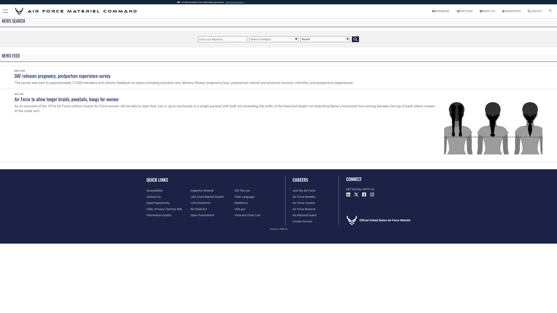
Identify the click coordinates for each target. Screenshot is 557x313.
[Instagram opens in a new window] (372, 194)
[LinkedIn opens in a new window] (348, 194)
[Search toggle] (550, 11)
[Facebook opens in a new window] (364, 194)
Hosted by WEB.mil (278, 229)
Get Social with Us (360, 189)
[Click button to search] (355, 39)
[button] (236, 2)
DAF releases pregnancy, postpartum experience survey (62, 75)
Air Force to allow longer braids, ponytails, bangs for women (66, 98)
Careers (300, 179)
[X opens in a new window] (356, 194)
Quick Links (157, 179)
